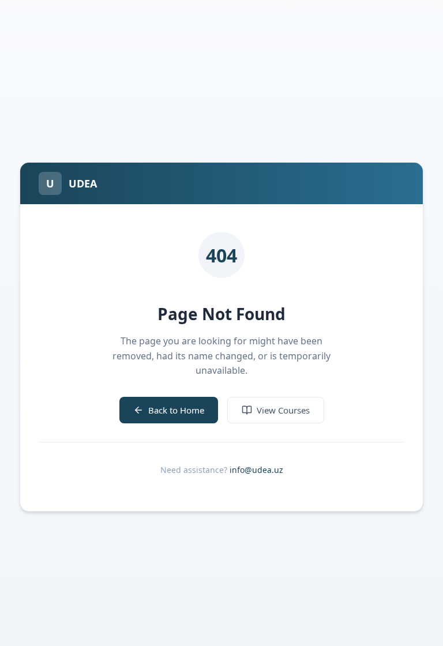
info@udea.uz (256, 469)
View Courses (283, 410)
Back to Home (176, 410)
